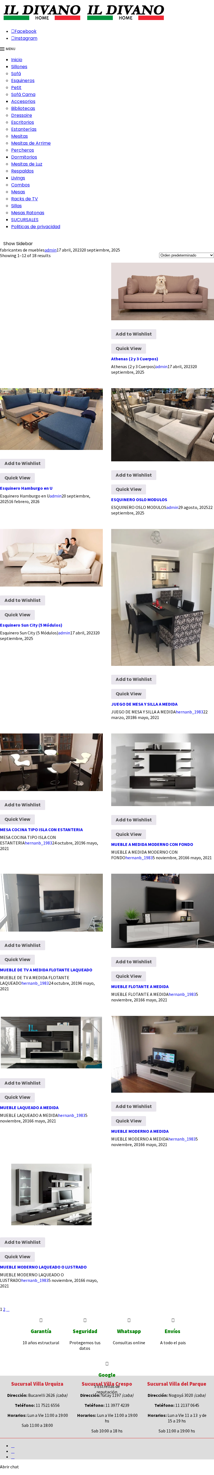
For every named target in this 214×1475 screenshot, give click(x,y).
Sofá (16, 73)
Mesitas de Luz (26, 164)
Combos (20, 185)
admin (51, 250)
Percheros (22, 150)
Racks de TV (24, 199)
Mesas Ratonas (27, 213)
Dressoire (21, 115)
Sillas (16, 206)
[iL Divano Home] (42, 20)
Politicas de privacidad (35, 226)
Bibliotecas (23, 108)
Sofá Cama (23, 94)
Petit (16, 87)
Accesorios (23, 101)
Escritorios (22, 122)
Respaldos (22, 171)
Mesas (18, 192)
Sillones (19, 66)
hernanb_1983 (189, 712)
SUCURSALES (24, 219)
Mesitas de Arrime (31, 143)
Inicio (16, 59)
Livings (18, 178)
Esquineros (23, 80)
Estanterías (24, 129)
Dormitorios (24, 157)
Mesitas (19, 136)
